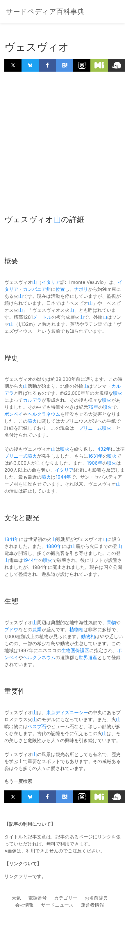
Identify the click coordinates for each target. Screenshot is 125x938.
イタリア (51, 282)
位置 (60, 289)
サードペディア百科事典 (45, 11)
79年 (93, 407)
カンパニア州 (37, 289)
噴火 (117, 393)
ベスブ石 (37, 726)
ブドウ (11, 629)
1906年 (94, 463)
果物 (111, 622)
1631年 (95, 456)
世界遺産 (88, 657)
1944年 (63, 477)
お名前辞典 (96, 898)
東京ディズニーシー (67, 712)
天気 (16, 898)
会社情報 (24, 905)
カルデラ (32, 400)
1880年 (54, 546)
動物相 (88, 636)
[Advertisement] (62, 140)
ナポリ (81, 289)
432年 (104, 449)
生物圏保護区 (75, 650)
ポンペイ (13, 414)
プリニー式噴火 (95, 428)
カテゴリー (65, 898)
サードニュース (57, 905)
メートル (42, 317)
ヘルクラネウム (44, 414)
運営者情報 (92, 905)
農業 (37, 629)
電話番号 (37, 898)
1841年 (11, 539)
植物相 (76, 629)
